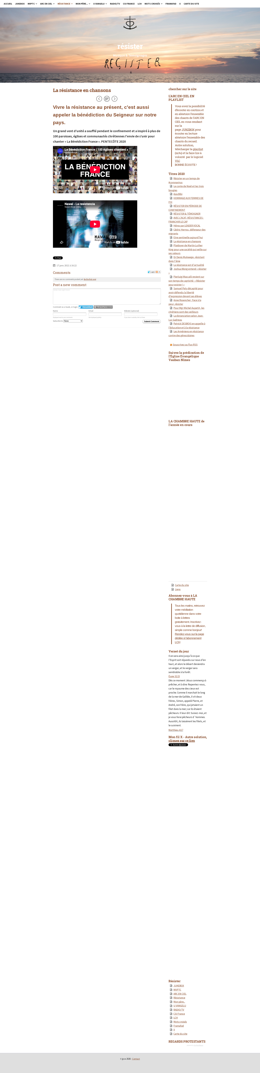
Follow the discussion (158, 272)
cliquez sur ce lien (182, 740)
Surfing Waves (198, 1045)
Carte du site (182, 585)
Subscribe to (58, 321)
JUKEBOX (188, 129)
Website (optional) (131, 311)
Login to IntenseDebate (86, 307)
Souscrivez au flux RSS (185, 344)
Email (91, 311)
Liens (178, 589)
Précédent (99, 99)
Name (55, 311)
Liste (107, 99)
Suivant (114, 99)
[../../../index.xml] (171, 344)
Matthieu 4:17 (176, 730)
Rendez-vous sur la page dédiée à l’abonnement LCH (189, 638)
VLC (177, 161)
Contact (136, 1058)
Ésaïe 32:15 (174, 676)
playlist (198, 149)
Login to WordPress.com (103, 307)
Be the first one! (90, 279)
